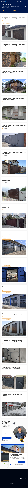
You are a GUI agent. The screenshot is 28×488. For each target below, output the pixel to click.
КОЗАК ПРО (3, 1)
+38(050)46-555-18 (20, 1)
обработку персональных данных (19, 464)
